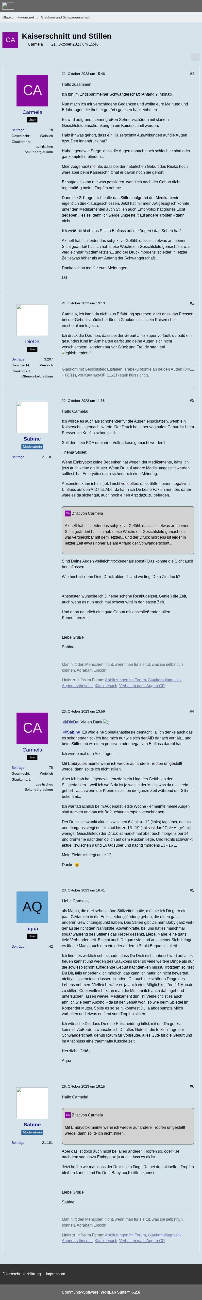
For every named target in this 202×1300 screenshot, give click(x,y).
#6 (192, 1086)
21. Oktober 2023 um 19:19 (83, 303)
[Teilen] (195, 57)
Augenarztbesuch (77, 686)
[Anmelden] (183, 6)
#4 (192, 711)
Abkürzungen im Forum (125, 680)
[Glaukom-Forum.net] (8, 6)
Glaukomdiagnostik (165, 680)
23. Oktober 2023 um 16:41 (83, 890)
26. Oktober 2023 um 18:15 (83, 1086)
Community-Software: (101, 1292)
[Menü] (196, 6)
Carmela (35, 44)
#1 (192, 74)
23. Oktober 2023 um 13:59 (83, 711)
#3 (192, 400)
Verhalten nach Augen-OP (142, 686)
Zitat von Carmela (87, 513)
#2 (192, 303)
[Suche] (171, 6)
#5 (192, 890)
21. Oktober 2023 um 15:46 (83, 74)
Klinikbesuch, (106, 686)
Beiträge (18, 130)
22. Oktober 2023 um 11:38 (83, 401)
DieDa (72, 722)
